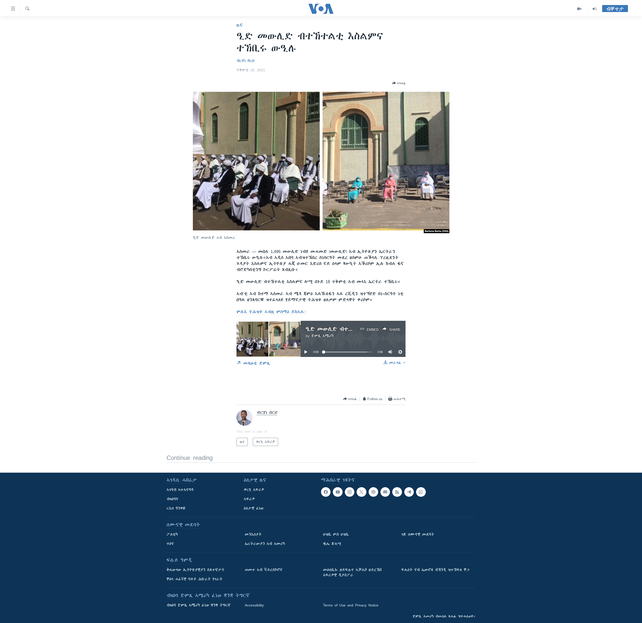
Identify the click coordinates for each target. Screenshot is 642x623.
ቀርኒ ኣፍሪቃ (254, 489)
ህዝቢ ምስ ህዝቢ (336, 534)
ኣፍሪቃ (249, 499)
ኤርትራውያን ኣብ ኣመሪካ (265, 543)
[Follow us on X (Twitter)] (361, 492)
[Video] (579, 9)
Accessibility (254, 605)
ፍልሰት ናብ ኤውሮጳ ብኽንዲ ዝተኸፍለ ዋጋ (435, 570)
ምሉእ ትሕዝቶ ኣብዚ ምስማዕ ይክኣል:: (271, 311)
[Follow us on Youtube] (337, 492)
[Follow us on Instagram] (349, 492)
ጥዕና (170, 543)
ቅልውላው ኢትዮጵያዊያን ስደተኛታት (195, 570)
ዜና (239, 25)
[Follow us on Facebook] (326, 492)
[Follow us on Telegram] (409, 492)
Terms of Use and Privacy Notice (350, 605)
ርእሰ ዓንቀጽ (176, 508)
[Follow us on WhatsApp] (421, 492)
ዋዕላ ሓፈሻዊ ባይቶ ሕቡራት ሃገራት (194, 579)
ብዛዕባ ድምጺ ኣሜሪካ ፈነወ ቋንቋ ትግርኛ (198, 605)
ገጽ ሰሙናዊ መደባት (417, 534)
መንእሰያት (253, 534)
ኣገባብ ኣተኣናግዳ (180, 489)
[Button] (399, 83)
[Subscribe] (385, 492)
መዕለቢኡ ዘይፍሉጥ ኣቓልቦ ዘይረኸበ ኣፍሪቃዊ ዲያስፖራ (352, 572)
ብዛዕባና (172, 499)
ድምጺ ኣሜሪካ (322, 336)
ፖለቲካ (172, 534)
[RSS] (397, 492)
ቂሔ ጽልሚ (332, 543)
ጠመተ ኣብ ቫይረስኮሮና (263, 570)
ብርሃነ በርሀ (245, 60)
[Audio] (594, 9)
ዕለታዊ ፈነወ (253, 508)
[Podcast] (373, 492)
